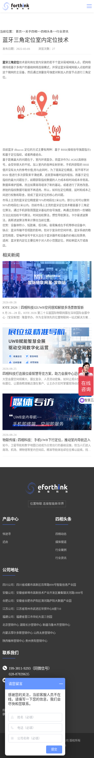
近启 (5, 541)
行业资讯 (62, 31)
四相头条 (47, 31)
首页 (19, 31)
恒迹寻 (7, 533)
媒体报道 (60, 541)
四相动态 (60, 533)
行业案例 (60, 549)
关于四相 (31, 31)
